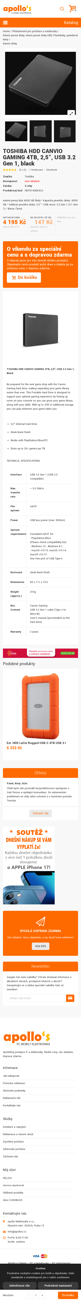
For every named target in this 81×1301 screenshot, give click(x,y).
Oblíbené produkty (13, 1192)
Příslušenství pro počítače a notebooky (34, 31)
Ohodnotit (51, 170)
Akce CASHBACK (12, 1200)
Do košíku (68, 1295)
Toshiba (29, 176)
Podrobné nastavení (58, 1285)
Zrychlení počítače (13, 1141)
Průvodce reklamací (14, 1083)
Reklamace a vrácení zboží (18, 1134)
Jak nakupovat (11, 1076)
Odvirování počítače (14, 1149)
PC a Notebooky (39, 1263)
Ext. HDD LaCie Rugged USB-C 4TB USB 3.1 (36, 743)
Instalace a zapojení (14, 1127)
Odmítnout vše (19, 1285)
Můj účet (7, 1178)
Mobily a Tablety (17, 1263)
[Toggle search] (61, 8)
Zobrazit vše (41, 813)
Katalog (71, 23)
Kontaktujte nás (12, 1105)
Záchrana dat (10, 1156)
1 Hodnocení (36, 170)
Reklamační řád (11, 1098)
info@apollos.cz (17, 1231)
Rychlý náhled (40, 701)
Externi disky (10, 43)
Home (6, 31)
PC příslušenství (61, 1263)
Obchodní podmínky (14, 1090)
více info (40, 946)
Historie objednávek (13, 1185)
